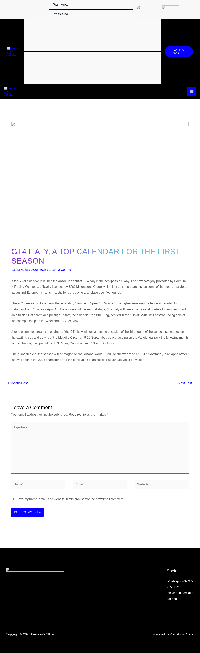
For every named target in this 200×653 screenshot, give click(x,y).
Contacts (37, 78)
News (33, 68)
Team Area (60, 4)
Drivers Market (43, 46)
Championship (41, 25)
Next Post (187, 383)
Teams (34, 57)
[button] (179, 51)
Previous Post (16, 383)
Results (36, 35)
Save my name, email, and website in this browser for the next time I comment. (70, 499)
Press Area (60, 14)
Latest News (20, 269)
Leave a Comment (61, 269)
